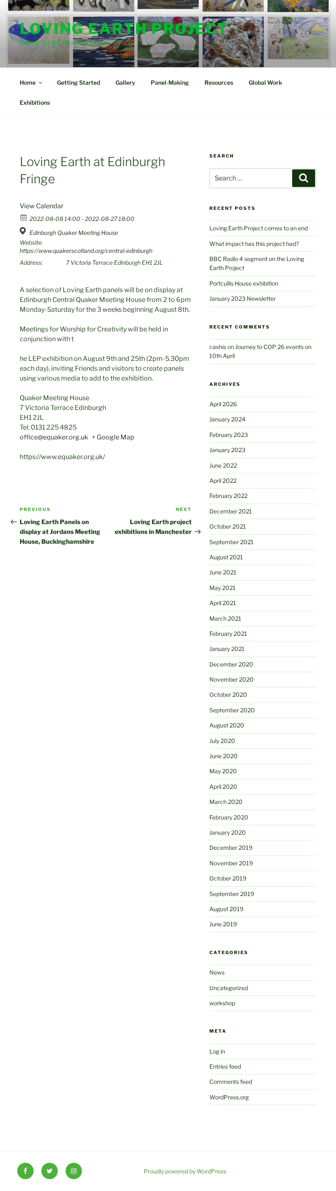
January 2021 (227, 648)
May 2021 (222, 587)
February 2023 (228, 434)
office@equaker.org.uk (55, 437)
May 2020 (223, 771)
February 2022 (228, 495)
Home (28, 82)
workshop (222, 1003)
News (217, 972)
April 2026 (223, 404)
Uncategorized (228, 987)
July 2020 (222, 740)
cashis (217, 346)
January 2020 (227, 832)
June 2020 (223, 755)
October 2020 (228, 694)
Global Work (265, 82)
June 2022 (223, 465)
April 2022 (222, 480)
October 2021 (227, 526)
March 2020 (226, 801)
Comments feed (230, 1081)
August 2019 (226, 908)
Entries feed (225, 1066)
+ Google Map (113, 437)
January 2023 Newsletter (242, 298)
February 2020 (228, 817)
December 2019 (230, 847)
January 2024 (227, 419)
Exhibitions (35, 102)
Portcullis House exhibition (243, 283)
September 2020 (232, 710)
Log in (217, 1051)
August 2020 (226, 725)
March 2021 (225, 618)
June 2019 (223, 924)
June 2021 (222, 572)
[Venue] (24, 231)
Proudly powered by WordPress (185, 1171)
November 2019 (231, 863)
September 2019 (231, 893)
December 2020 (231, 664)
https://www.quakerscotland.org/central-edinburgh (86, 250)
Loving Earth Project (124, 29)
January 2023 (227, 449)
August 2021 (226, 557)
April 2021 (222, 602)
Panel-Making (170, 82)
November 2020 (231, 679)
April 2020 (223, 786)
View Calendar (42, 206)
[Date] (24, 217)
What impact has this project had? (254, 243)
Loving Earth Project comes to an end (258, 228)
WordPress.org (229, 1097)
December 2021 (230, 511)
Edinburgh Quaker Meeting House (74, 232)
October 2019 (227, 878)
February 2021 (228, 633)
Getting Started (78, 82)
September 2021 (231, 541)
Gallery (125, 82)
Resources (218, 82)
